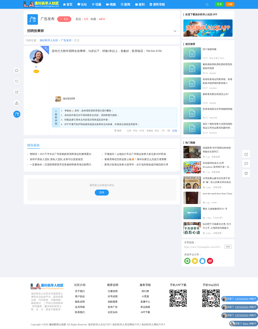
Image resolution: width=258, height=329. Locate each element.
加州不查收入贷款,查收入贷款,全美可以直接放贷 (56, 159)
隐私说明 (80, 301)
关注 (65, 19)
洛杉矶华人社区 (41, 4)
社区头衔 (113, 312)
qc (36, 66)
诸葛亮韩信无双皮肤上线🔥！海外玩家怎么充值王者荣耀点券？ (139, 159)
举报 (135, 130)
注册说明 (113, 291)
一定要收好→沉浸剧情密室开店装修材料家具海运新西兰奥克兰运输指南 (69, 164)
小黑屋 (145, 296)
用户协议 (80, 296)
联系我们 (97, 110)
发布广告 (113, 307)
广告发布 (48, 19)
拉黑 (129, 130)
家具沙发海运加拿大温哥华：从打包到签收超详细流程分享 (136, 164)
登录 (219, 4)
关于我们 (80, 291)
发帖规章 (113, 301)
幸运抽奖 (145, 307)
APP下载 (145, 312)
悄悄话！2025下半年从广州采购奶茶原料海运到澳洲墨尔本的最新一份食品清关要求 (75, 154)
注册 (229, 4)
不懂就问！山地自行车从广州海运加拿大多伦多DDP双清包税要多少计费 (143, 154)
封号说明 (113, 296)
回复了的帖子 (241, 298)
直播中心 (145, 301)
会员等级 (80, 307)
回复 (174, 130)
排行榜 (145, 291)
